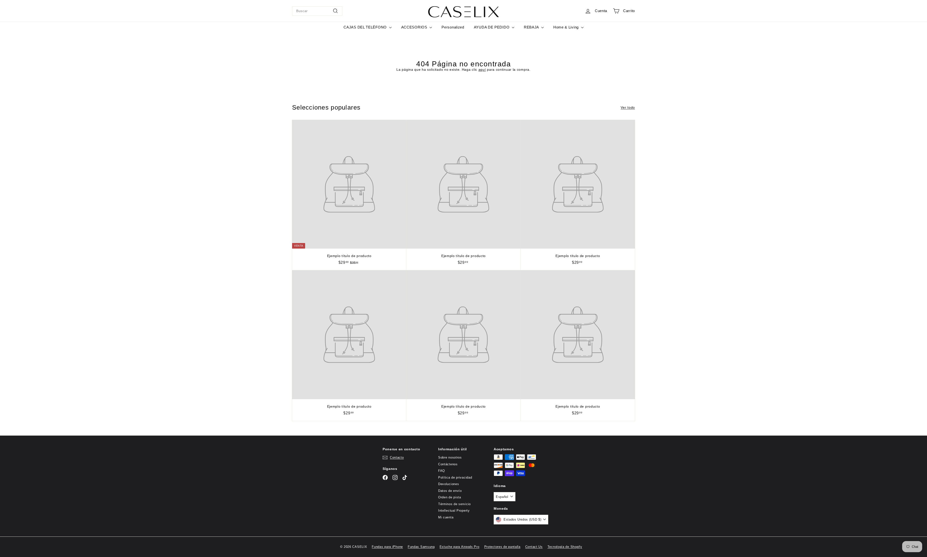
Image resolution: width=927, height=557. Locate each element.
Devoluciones (448, 484)
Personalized (453, 27)
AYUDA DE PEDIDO (492, 27)
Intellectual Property (454, 510)
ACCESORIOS (414, 27)
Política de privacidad (455, 477)
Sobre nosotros (450, 457)
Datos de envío (450, 491)
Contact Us (534, 547)
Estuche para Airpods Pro (459, 547)
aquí (482, 69)
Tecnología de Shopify (565, 547)
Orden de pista (449, 497)
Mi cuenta (445, 517)
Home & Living (566, 27)
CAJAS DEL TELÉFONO (366, 27)
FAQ (441, 471)
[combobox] (317, 11)
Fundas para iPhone (387, 547)
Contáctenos (448, 464)
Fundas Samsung (421, 547)
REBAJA (532, 27)
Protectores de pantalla (502, 547)
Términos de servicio (454, 504)
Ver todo (628, 107)
